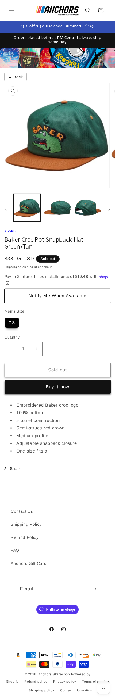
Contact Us (22, 511)
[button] (11, 10)
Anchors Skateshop (54, 674)
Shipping (11, 266)
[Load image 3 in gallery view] (88, 208)
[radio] (12, 323)
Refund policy (35, 681)
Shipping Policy (26, 524)
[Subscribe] (94, 589)
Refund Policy (25, 537)
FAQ (15, 550)
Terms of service (95, 681)
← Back (15, 77)
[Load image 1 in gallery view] (27, 208)
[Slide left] (6, 209)
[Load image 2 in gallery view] (57, 208)
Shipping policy (41, 690)
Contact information (76, 690)
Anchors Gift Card (29, 563)
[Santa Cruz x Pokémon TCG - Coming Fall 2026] (57, 58)
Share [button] (16, 468)
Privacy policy (64, 681)
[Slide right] (109, 209)
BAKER (10, 230)
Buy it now (57, 386)
